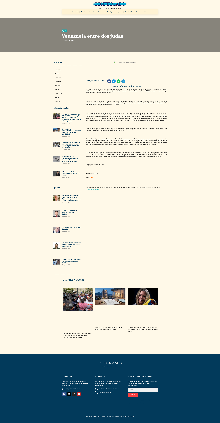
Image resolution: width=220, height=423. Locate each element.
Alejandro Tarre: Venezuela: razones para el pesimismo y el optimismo (71, 244)
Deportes (119, 12)
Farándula (101, 12)
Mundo (83, 12)
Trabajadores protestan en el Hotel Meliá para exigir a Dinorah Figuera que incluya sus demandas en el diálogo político (71, 117)
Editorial (146, 12)
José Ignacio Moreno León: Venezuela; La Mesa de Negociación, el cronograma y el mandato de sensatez (71, 198)
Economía (91, 12)
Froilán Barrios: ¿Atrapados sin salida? (71, 228)
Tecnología (110, 12)
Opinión (138, 12)
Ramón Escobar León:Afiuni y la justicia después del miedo (71, 261)
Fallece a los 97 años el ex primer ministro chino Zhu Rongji (71, 173)
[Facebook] (64, 394)
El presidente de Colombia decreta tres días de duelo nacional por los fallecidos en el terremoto (71, 144)
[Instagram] (74, 394)
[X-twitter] (69, 394)
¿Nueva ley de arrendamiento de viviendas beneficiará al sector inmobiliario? (71, 131)
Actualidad (75, 12)
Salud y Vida (128, 12)
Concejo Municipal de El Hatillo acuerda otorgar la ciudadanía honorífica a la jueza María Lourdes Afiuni (143, 329)
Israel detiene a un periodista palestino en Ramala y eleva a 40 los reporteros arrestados (70, 159)
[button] (64, 30)
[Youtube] (79, 394)
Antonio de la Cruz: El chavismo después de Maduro (69, 212)
